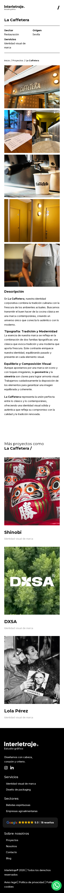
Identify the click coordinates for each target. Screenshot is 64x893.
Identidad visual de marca (18, 538)
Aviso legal (10, 882)
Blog (8, 858)
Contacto (11, 852)
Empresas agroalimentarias (22, 811)
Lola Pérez (16, 710)
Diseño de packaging (18, 789)
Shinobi (13, 532)
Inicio (7, 60)
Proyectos (17, 60)
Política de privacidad (31, 882)
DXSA (10, 621)
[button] (56, 885)
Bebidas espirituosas (18, 805)
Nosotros (11, 846)
